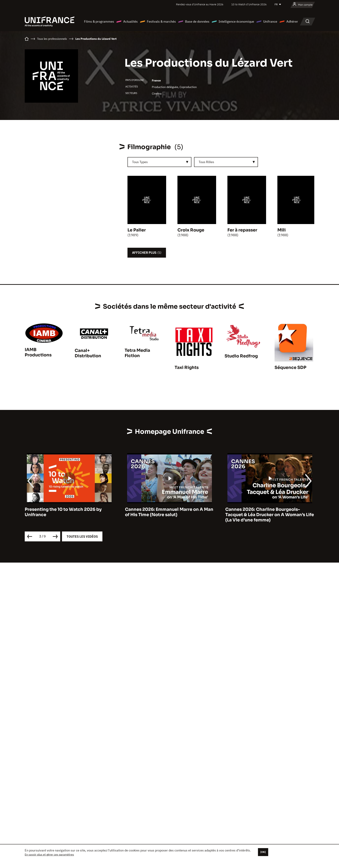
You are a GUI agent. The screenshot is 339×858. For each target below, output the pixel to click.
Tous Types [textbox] (140, 162)
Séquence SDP (290, 367)
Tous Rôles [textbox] (206, 162)
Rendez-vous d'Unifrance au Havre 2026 (199, 4)
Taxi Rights (187, 367)
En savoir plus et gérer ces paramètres (49, 854)
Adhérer (292, 21)
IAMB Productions (38, 352)
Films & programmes (99, 21)
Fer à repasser (242, 230)
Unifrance (270, 21)
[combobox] (159, 162)
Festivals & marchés (161, 21)
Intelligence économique (236, 21)
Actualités (130, 21)
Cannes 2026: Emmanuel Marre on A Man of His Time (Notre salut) (69, 512)
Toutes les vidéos (82, 536)
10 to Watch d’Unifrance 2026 (249, 4)
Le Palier (136, 230)
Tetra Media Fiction (137, 353)
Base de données (197, 21)
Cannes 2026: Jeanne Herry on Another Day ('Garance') (267, 512)
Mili (281, 230)
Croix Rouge (190, 230)
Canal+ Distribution (88, 353)
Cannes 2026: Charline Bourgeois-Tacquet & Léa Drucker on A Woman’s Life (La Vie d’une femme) (169, 515)
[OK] (263, 852)
